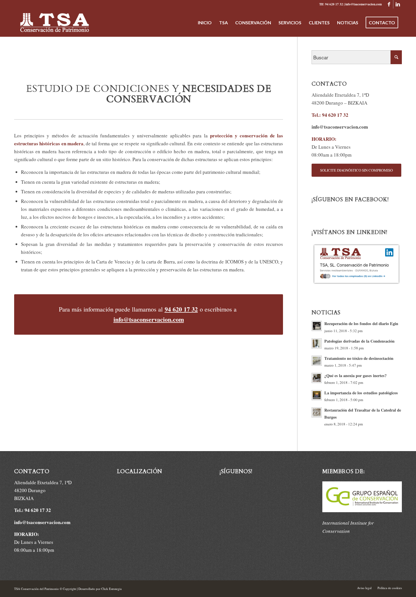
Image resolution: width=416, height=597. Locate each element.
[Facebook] (389, 4)
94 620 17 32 (181, 309)
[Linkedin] (397, 4)
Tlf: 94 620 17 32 (331, 4)
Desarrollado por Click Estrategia (100, 589)
